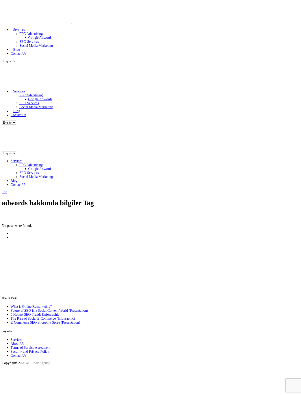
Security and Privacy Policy (30, 351)
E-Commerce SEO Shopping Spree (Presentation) (45, 322)
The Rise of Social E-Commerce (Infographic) (43, 318)
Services (16, 339)
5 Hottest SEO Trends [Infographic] (35, 314)
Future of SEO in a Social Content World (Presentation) (49, 310)
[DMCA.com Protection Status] (13, 389)
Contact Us (18, 355)
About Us (17, 343)
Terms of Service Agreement (30, 347)
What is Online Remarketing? (31, 306)
